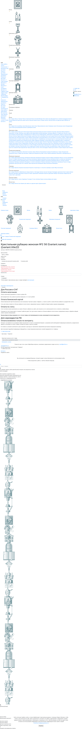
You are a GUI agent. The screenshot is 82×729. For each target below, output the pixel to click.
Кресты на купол (49, 137)
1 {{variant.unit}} (24, 261)
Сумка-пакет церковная (14, 174)
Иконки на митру (13, 136)
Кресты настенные (30, 139)
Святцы (50, 120)
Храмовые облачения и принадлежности (61, 153)
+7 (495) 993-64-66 (5, 331)
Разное (16, 153)
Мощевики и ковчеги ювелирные (33, 161)
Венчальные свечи (30, 126)
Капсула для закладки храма (28, 136)
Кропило (63, 139)
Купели (30, 140)
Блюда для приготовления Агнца (47, 131)
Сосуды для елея (55, 144)
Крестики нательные (17, 137)
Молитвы (11, 173)
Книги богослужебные (40, 136)
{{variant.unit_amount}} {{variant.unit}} (10, 261)
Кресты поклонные (56, 139)
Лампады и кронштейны (46, 140)
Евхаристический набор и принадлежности (22, 134)
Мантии (38, 151)
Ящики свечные (44, 179)
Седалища (24, 179)
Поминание (41, 173)
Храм (2, 111)
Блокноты (17, 172)
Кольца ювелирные (51, 159)
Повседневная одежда (45, 151)
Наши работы (4, 64)
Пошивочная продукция (15, 236)
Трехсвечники (23, 146)
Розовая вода (40, 144)
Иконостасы (18, 183)
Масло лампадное (56, 140)
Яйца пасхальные (59, 167)
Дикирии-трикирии (48, 133)
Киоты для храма (50, 136)
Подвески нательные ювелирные (49, 160)
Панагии (45, 141)
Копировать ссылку (6, 342)
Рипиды (35, 144)
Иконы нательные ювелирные (30, 159)
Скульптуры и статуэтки (40, 167)
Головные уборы (32, 151)
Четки (41, 147)
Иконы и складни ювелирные (16, 159)
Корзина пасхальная (24, 167)
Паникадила (56, 141)
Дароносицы (30, 133)
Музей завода (4, 95)
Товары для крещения (33, 153)
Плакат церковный (33, 173)
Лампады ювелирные (20, 161)
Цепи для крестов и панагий (21, 163)
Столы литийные (36, 179)
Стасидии (29, 179)
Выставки (3, 78)
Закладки (49, 172)
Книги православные (68, 172)
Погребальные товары (56, 151)
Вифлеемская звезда (25, 172)
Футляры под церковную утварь (53, 146)
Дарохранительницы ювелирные (23, 157)
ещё (1, 235)
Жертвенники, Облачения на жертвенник (50, 134)
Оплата (2, 285)
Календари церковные (57, 172)
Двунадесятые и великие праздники (59, 118)
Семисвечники (47, 144)
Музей (5, 111)
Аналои (16, 131)
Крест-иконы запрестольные (29, 137)
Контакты (3, 79)
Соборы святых (45, 120)
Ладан (33, 140)
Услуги (2, 65)
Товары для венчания (23, 153)
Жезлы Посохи (36, 134)
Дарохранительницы (38, 133)
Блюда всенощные (34, 131)
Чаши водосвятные (22, 147)
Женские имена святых (35, 120)
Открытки (26, 173)
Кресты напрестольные (20, 139)
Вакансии (3, 117)
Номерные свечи (52, 126)
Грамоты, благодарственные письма (38, 172)
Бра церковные (58, 131)
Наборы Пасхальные (59, 173)
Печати (20, 143)
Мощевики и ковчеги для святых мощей (19, 141)
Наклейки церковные (19, 173)
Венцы (63, 131)
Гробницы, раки (23, 133)
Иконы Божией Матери (37, 118)
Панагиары (50, 141)
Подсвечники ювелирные (57, 161)
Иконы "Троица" (19, 118)
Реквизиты (3, 77)
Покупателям (4, 67)
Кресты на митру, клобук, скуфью (61, 137)
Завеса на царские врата (66, 134)
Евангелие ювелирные (36, 157)
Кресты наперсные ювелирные (63, 159)
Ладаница (37, 140)
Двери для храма (52, 179)
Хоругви (63, 146)
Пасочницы (15, 143)
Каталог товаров (5, 236)
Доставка (6, 285)
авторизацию (31, 280)
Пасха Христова (47, 118)
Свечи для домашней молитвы (19, 127)
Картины (17, 167)
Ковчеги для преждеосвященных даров (63, 136)
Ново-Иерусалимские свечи (41, 126)
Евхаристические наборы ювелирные (50, 157)
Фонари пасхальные (40, 146)
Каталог (4, 184)
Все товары (12, 118)
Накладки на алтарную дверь (36, 141)
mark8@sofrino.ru (63, 344)
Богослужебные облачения (21, 151)
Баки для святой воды (23, 131)
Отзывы (6, 120)
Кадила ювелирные (42, 159)
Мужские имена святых (23, 120)
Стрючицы (17, 146)
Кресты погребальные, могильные (43, 139)
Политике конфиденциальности (41, 723)
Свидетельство (67, 173)
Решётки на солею (28, 144)
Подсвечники (25, 143)
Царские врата (42, 183)
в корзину (4, 278)
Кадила (19, 136)
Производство (4, 108)
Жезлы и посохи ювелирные (66, 157)
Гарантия (11, 285)
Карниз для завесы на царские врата (30, 183)
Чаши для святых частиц (33, 147)
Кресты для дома (40, 137)
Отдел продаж (4, 81)
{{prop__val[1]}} (5, 254)
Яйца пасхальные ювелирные (51, 163)
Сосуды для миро (63, 144)
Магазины (76, 95)
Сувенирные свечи (31, 127)
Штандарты (46, 147)
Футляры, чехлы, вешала (45, 153)
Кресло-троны (18, 179)
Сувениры (48, 167)
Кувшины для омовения (22, 140)
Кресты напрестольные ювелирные (17, 160)
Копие (10, 137)
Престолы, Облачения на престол (56, 143)
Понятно (41, 725)
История (3, 107)
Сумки (53, 167)
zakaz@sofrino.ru (77, 94)
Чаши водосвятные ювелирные (36, 163)
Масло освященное (65, 140)
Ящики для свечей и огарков (56, 147)
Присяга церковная (49, 173)
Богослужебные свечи (20, 126)
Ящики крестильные (68, 147)
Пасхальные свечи (61, 126)
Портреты (31, 167)
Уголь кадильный (31, 146)
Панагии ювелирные (46, 161)
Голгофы (16, 133)
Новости (3, 104)
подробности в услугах (6, 380)
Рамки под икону (19, 144)
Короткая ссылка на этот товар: (9, 338)
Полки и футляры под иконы (41, 143)
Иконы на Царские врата (58, 120)
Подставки (31, 143)
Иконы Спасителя (27, 118)
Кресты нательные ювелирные (33, 160)
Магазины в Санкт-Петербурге (3, 87)
